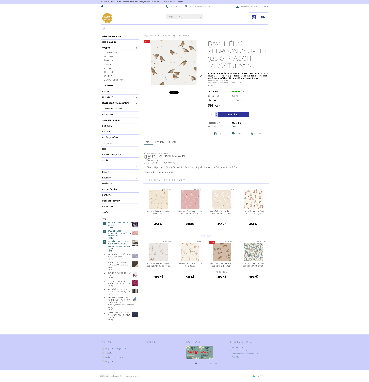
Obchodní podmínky (240, 350)
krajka (105, 172)
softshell (107, 131)
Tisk (219, 133)
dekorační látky (110, 189)
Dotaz (238, 133)
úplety (106, 48)
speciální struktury (113, 80)
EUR (266, 6)
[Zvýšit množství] (216, 113)
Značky (105, 212)
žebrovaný (109, 60)
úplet (234, 126)
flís (104, 149)
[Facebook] (102, 6)
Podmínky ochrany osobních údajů (245, 353)
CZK (263, 6)
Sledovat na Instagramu (208, 363)
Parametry (159, 142)
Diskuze (172, 142)
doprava (106, 195)
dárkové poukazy (111, 36)
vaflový (107, 68)
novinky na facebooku (114, 357)
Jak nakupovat (238, 347)
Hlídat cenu (259, 133)
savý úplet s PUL (111, 120)
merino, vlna (109, 42)
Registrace (255, 6)
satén (105, 160)
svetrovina (108, 143)
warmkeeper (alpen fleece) (115, 154)
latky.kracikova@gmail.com (116, 348)
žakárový (108, 76)
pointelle (108, 64)
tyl (104, 166)
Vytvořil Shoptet (262, 376)
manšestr (107, 183)
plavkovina (107, 114)
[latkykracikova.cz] (107, 18)
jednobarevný (110, 52)
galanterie (107, 206)
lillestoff (107, 97)
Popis (148, 142)
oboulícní (108, 72)
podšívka (106, 177)
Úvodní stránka (104, 28)
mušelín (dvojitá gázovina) (115, 103)
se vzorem (108, 56)
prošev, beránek (110, 137)
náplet (105, 91)
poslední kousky (111, 200)
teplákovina (108, 85)
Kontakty (235, 357)
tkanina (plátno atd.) (113, 108)
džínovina (107, 126)
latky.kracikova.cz (112, 361)
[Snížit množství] (216, 116)
